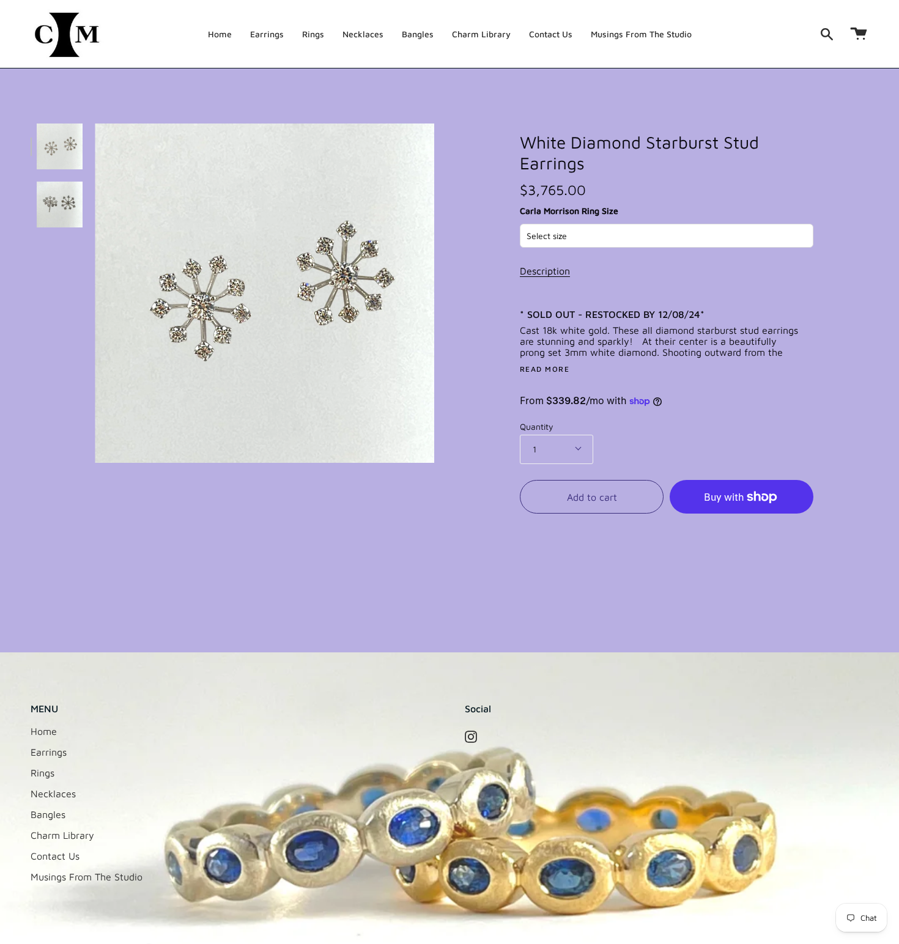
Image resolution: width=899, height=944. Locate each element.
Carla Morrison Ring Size (569, 210)
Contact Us (55, 855)
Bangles (48, 814)
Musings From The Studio (86, 876)
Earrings (49, 752)
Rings (42, 772)
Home (44, 731)
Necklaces (53, 793)
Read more (544, 369)
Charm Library (62, 835)
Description (545, 270)
